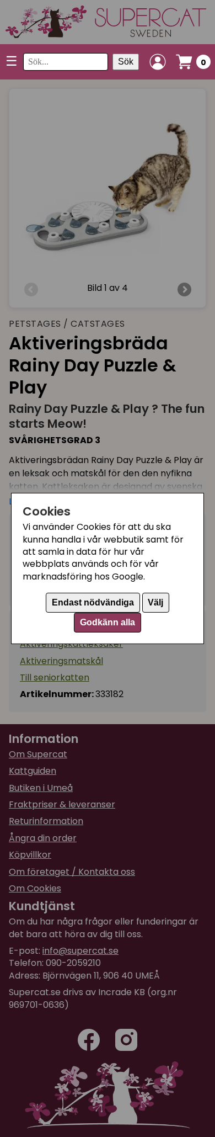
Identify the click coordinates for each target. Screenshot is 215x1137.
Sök (125, 61)
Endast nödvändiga (93, 602)
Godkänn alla (107, 622)
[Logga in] (157, 62)
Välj (155, 602)
